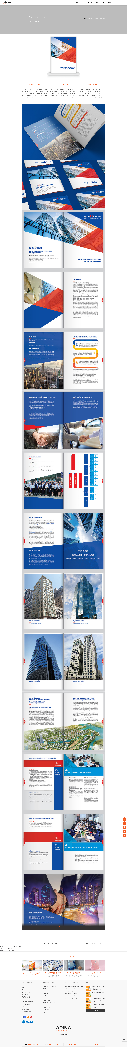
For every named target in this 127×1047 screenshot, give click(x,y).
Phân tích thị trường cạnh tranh (71, 995)
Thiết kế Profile (46, 991)
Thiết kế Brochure (46, 1007)
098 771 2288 (26, 1009)
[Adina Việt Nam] (7, 2)
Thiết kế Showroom (47, 1000)
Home (85, 18)
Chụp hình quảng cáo (47, 1012)
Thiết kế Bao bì (46, 993)
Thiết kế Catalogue (47, 1005)
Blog (109, 2)
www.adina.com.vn (12, 950)
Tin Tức (88, 982)
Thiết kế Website (46, 998)
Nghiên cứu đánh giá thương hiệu (72, 998)
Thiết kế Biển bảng (47, 995)
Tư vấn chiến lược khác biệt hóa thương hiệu (74, 986)
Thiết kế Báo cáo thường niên (49, 1002)
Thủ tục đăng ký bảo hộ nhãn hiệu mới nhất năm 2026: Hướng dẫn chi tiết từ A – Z (98, 1006)
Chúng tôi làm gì (79, 2)
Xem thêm (95, 1010)
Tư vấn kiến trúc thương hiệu (70, 991)
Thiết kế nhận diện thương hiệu (49, 986)
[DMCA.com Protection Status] (63, 1034)
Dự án (88, 2)
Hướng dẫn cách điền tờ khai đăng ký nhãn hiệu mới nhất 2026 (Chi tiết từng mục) (98, 988)
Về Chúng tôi (103, 2)
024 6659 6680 (28, 1011)
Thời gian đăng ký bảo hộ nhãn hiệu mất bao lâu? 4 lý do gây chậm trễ (98, 1000)
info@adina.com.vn (29, 1012)
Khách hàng (94, 2)
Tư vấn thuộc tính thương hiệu (71, 993)
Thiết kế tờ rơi (46, 1009)
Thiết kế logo (46, 988)
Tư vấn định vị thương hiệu (70, 988)
